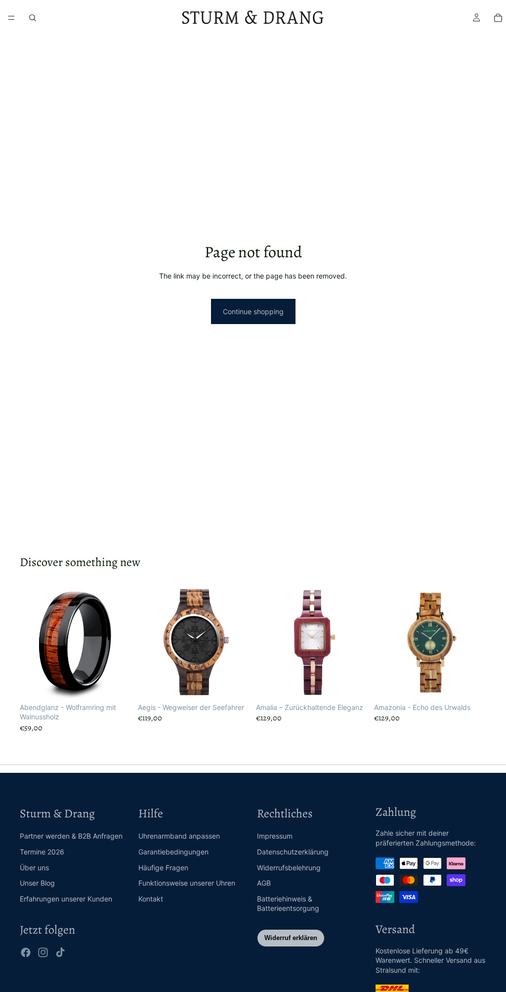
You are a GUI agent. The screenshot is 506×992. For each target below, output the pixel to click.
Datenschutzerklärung (293, 852)
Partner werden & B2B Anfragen (71, 836)
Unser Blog (37, 883)
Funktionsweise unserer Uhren (186, 883)
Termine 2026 (42, 852)
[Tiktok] (60, 952)
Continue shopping (253, 311)
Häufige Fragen (163, 867)
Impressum (275, 836)
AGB (264, 883)
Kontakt (150, 899)
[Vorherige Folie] (31, 642)
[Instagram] (43, 952)
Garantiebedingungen (173, 852)
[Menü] (11, 17)
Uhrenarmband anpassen (179, 836)
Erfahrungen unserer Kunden (66, 899)
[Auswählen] (117, 683)
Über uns (34, 867)
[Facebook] (26, 952)
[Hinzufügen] (235, 683)
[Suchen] (32, 18)
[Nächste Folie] (121, 642)
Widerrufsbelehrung (289, 867)
